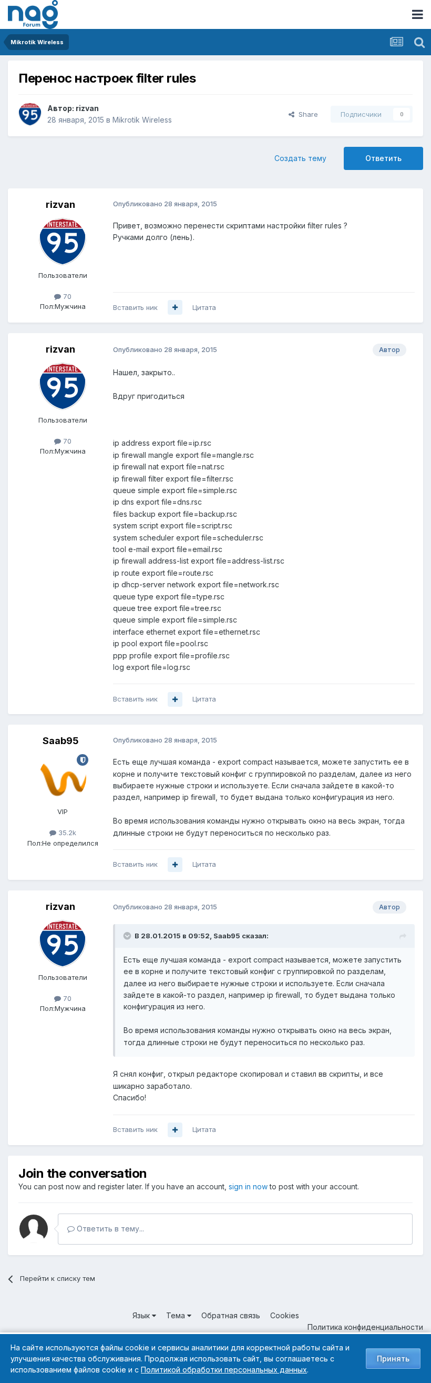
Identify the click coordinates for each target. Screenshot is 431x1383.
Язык (142, 1315)
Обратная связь (230, 1315)
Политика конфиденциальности (365, 1326)
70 (66, 296)
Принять (393, 1358)
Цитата (204, 307)
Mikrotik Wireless (142, 119)
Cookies (284, 1315)
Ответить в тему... (109, 1228)
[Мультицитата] (175, 307)
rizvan (87, 108)
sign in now (248, 1186)
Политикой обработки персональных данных (224, 1369)
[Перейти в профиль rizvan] (30, 114)
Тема (176, 1315)
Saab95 (61, 740)
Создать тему (300, 158)
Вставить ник (135, 307)
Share (306, 114)
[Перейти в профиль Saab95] (62, 777)
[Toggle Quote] (128, 935)
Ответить (383, 158)
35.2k (66, 832)
